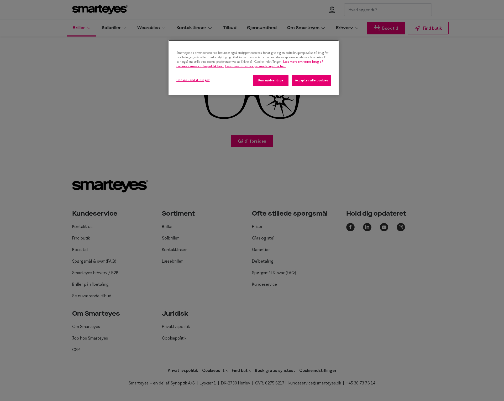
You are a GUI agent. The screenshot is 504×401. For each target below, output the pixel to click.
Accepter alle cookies (311, 80)
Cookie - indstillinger (193, 80)
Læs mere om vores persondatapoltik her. (255, 66)
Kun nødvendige (270, 80)
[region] (254, 67)
